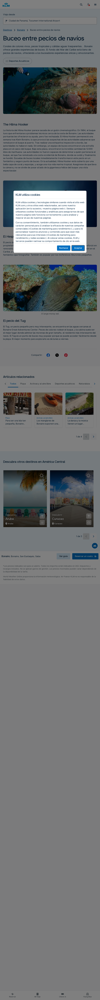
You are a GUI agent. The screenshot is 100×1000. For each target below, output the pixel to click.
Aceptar (78, 248)
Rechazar (63, 248)
